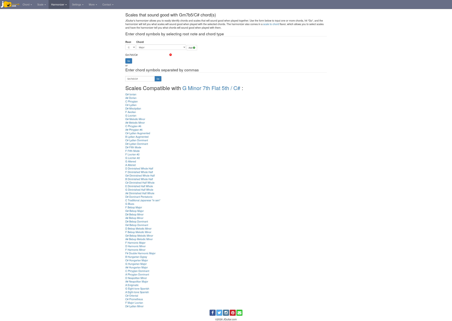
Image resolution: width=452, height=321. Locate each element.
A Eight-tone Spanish (137, 292)
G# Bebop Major (134, 211)
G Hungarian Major (136, 264)
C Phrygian (131, 101)
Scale (40, 4)
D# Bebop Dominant (136, 221)
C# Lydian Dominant (136, 140)
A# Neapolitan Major (136, 281)
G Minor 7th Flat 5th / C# (211, 88)
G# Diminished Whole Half (140, 175)
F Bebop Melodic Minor (138, 232)
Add (191, 47)
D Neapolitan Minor (136, 278)
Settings (77, 4)
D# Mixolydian (133, 108)
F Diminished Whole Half (139, 172)
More (92, 4)
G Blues (129, 204)
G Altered (130, 161)
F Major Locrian (134, 302)
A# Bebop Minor (134, 218)
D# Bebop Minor (134, 214)
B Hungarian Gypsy (136, 256)
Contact (107, 4)
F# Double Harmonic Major (140, 253)
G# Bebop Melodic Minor (139, 235)
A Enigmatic (132, 285)
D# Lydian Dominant (136, 143)
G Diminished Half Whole (139, 189)
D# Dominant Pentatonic (139, 196)
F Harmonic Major (135, 242)
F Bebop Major (133, 207)
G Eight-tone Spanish (137, 288)
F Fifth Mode (132, 151)
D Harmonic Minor (135, 246)
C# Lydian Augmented (137, 133)
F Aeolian (130, 112)
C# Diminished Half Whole (139, 182)
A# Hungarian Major (136, 267)
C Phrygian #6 (133, 126)
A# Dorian (130, 98)
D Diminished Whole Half (139, 168)
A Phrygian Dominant (137, 274)
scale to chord (271, 24)
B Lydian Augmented (136, 136)
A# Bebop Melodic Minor (139, 239)
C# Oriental (131, 295)
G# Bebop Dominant (136, 225)
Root (128, 42)
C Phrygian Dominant (137, 271)
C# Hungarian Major (136, 260)
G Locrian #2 (132, 158)
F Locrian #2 (132, 154)
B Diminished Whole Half (139, 179)
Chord (26, 4)
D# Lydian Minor (134, 306)
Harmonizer (58, 4)
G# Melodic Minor (135, 119)
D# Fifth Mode (133, 147)
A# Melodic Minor (135, 122)
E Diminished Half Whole (139, 186)
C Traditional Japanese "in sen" (142, 200)
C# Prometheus (134, 299)
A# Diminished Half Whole (139, 193)
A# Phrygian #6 (133, 129)
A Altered (130, 165)
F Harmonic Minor (135, 249)
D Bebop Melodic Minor (138, 228)
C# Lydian (130, 105)
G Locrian (130, 115)
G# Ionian (130, 94)
